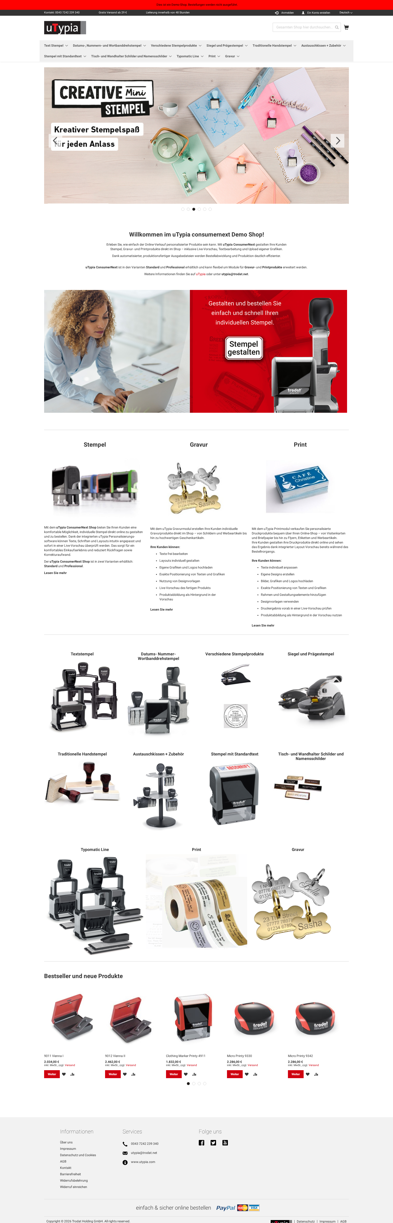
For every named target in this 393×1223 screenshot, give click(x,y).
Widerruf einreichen (73, 1187)
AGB (63, 1161)
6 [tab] (210, 209)
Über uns (66, 1142)
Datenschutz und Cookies (78, 1155)
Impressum (68, 1148)
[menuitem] (54, 45)
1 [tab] (182, 209)
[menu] (196, 51)
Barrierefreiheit (70, 1174)
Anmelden (287, 12)
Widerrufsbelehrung (74, 1180)
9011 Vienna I (53, 1056)
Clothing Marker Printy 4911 (186, 1056)
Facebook (201, 1143)
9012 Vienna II (115, 1056)
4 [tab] (199, 209)
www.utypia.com (143, 1162)
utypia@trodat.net (144, 1153)
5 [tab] (204, 209)
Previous (55, 141)
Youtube (225, 1143)
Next (337, 141)
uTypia (201, 274)
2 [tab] (188, 209)
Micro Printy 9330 (239, 1056)
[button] (346, 12)
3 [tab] (193, 209)
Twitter (213, 1143)
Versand (70, 1065)
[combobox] (307, 27)
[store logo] (65, 28)
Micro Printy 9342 (300, 1056)
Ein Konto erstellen (318, 12)
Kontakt (65, 1168)
